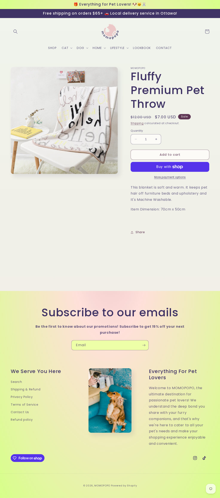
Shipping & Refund (25, 389)
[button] (15, 31)
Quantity (137, 131)
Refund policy (22, 419)
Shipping (137, 123)
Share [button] (140, 232)
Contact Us (20, 412)
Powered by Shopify (124, 485)
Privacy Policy (22, 397)
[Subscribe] (143, 345)
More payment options (170, 177)
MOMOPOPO (102, 485)
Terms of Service (24, 404)
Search (16, 382)
